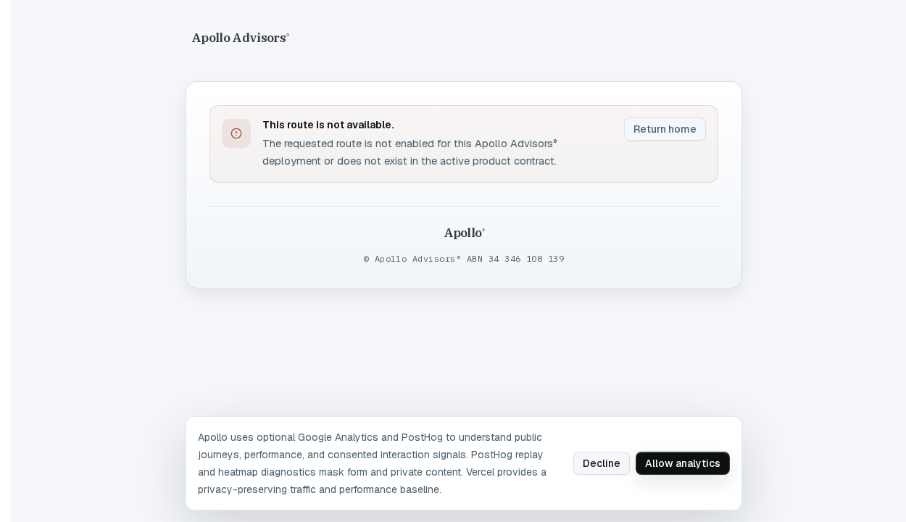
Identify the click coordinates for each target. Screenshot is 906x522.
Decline (601, 463)
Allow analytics (682, 463)
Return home (665, 129)
